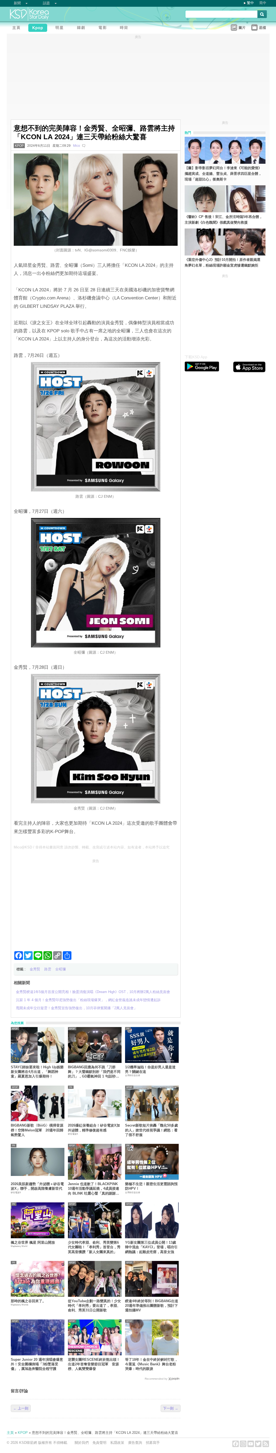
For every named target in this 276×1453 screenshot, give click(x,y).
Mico (76, 146)
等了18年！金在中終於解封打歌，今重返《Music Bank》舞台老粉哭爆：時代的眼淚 (151, 1364)
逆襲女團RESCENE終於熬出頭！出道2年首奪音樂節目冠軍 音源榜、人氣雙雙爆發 (94, 1364)
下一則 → (170, 1408)
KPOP (19, 146)
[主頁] (17, 28)
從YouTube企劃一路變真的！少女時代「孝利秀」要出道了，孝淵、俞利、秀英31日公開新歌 (94, 1305)
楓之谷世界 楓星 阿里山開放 (33, 1242)
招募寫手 (153, 1443)
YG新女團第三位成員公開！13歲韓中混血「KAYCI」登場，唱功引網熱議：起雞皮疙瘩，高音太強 (151, 1247)
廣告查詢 (135, 1443)
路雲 (47, 969)
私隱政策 (117, 1443)
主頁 (10, 1433)
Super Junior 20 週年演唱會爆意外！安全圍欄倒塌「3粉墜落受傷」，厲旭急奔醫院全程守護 (37, 1364)
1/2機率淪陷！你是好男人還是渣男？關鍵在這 (150, 1069)
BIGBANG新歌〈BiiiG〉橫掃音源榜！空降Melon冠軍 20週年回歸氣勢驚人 (37, 1130)
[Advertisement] (95, 903)
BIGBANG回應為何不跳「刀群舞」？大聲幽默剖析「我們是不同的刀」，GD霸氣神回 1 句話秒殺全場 (94, 1072)
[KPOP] (39, 28)
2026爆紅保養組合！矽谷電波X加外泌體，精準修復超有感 (94, 1127)
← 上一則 (20, 1408)
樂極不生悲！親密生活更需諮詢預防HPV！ (151, 1186)
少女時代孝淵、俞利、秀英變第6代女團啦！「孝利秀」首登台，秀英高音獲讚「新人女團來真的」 (94, 1247)
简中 (262, 3)
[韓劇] (82, 28)
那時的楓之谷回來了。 (28, 1301)
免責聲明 (99, 1443)
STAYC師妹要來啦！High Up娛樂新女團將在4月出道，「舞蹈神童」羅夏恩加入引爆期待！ (37, 1072)
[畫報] (125, 28)
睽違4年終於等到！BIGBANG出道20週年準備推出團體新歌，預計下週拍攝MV (151, 1305)
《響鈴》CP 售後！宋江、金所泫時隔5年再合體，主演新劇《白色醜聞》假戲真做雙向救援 (224, 219)
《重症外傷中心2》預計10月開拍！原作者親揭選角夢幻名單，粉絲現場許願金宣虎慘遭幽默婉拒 (222, 262)
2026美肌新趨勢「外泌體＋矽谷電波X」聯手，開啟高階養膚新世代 (37, 1186)
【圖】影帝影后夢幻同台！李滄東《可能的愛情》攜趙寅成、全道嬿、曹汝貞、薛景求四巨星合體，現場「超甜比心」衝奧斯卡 (223, 173)
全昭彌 (60, 969)
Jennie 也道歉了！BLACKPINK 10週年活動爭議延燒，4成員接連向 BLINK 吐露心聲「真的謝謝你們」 (93, 1189)
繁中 (250, 3)
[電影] (104, 28)
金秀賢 (35, 969)
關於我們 (82, 1443)
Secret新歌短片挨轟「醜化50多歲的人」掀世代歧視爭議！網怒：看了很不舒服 (151, 1130)
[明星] (60, 28)
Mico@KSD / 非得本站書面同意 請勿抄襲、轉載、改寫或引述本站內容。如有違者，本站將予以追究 (92, 847)
